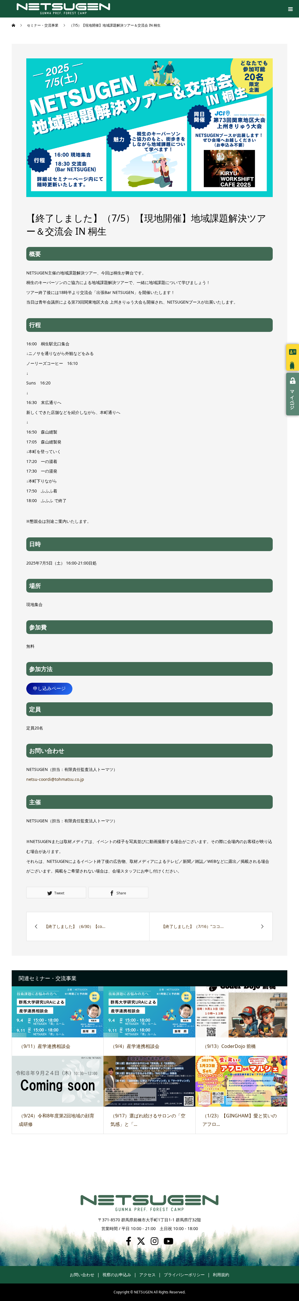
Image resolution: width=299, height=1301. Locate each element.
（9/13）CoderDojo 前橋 (229, 1046)
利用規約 (221, 1274)
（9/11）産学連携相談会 (44, 1046)
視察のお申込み (116, 1274)
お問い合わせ (82, 1274)
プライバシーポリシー (184, 1274)
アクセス (147, 1274)
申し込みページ (49, 688)
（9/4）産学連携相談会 (134, 1046)
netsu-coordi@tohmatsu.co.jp (55, 779)
